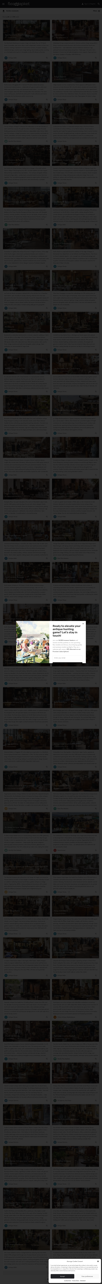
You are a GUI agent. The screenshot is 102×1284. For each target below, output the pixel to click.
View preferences (87, 1276)
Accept (62, 1276)
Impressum (83, 1280)
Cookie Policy (67, 1280)
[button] (98, 1261)
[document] (51, 642)
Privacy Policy (75, 1280)
